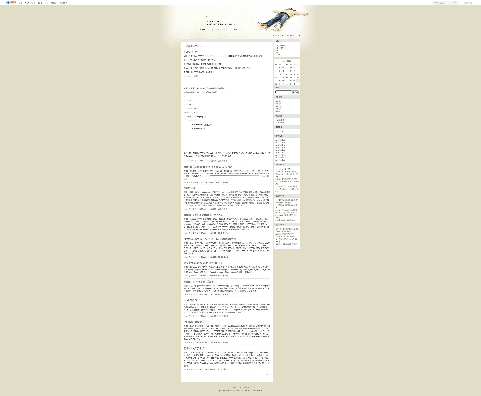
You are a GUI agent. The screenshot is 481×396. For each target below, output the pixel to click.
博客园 (202, 29)
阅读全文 (239, 205)
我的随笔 (278, 101)
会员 (20, 3)
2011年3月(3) (280, 147)
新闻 (33, 3)
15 (281, 50)
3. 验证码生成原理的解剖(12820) (286, 179)
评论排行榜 (279, 195)
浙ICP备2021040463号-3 (253, 390)
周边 (27, 3)
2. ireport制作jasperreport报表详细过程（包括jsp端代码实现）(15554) (287, 173)
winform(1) (279, 131)
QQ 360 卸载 (280, 120)
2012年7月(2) (280, 142)
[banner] (10, 2)
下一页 (268, 374)
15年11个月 (284, 48)
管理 (235, 29)
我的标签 (278, 111)
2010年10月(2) (280, 157)
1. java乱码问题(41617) (283, 169)
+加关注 (278, 55)
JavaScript (279, 122)
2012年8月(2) (280, 140)
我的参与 (278, 106)
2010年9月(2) (280, 160)
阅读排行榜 (279, 164)
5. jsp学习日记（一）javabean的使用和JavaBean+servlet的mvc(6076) (286, 188)
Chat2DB (63, 3)
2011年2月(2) (280, 150)
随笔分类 (278, 127)
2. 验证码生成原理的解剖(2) (284, 234)
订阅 (229, 29)
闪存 (46, 3)
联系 (223, 29)
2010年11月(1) (280, 155)
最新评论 (278, 109)
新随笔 (216, 29)
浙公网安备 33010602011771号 (232, 390)
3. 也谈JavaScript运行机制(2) (285, 236)
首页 (209, 29)
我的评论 (278, 104)
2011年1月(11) (280, 152)
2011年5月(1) (280, 145)
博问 (40, 3)
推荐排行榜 (279, 224)
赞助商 (53, 3)
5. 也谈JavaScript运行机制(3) (285, 220)
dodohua (213, 21)
